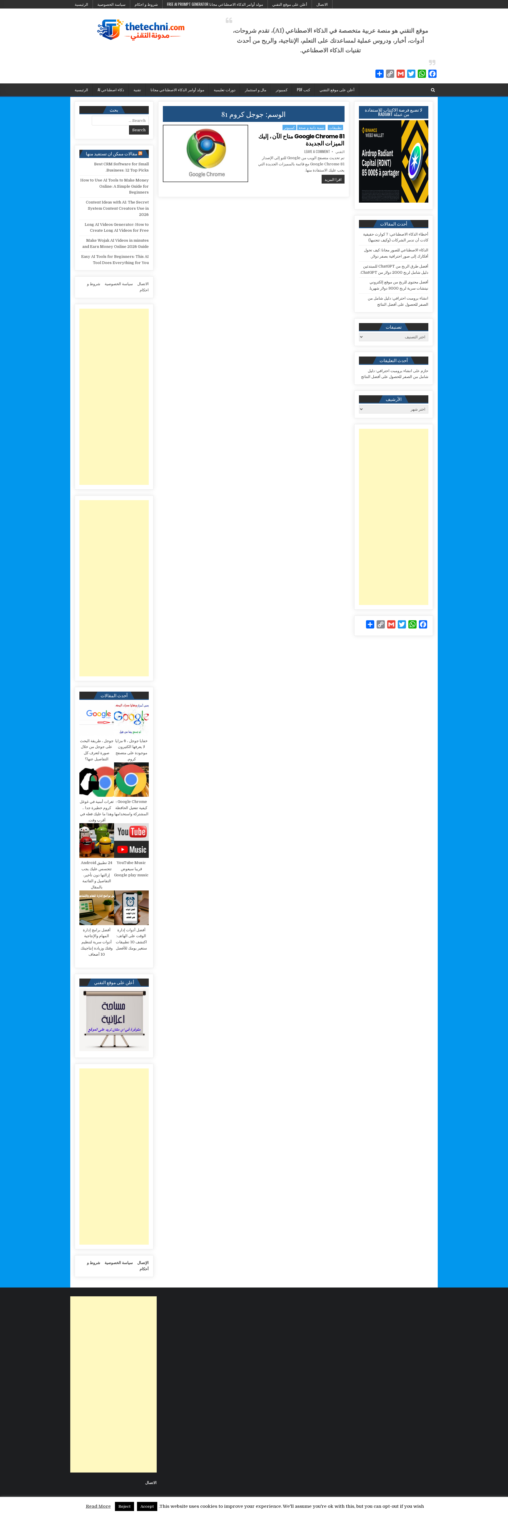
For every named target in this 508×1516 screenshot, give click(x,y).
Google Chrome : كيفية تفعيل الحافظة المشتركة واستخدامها (131, 807)
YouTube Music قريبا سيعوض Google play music (131, 868)
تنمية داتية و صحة (311, 127)
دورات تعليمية (224, 90)
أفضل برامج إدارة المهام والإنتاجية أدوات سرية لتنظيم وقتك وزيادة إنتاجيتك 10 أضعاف (97, 942)
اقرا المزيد (332, 179)
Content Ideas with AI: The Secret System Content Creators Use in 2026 (117, 208)
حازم (424, 371)
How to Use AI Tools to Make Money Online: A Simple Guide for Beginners (114, 186)
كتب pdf (303, 90)
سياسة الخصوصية (111, 4)
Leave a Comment (317, 151)
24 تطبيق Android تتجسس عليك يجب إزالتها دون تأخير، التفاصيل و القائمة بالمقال (96, 874)
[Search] (433, 90)
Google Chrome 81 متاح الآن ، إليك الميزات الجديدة (301, 139)
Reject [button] (124, 1506)
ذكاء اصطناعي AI (111, 90)
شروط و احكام (146, 4)
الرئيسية (81, 4)
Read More (98, 1506)
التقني (340, 151)
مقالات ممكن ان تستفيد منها (111, 153)
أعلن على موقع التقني (289, 4)
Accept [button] (147, 1506)
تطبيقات (335, 127)
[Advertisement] (393, 517)
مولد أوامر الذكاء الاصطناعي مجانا (177, 90)
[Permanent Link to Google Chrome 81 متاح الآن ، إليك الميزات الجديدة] (205, 153)
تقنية (137, 90)
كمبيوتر (282, 90)
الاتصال (322, 4)
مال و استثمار (255, 90)
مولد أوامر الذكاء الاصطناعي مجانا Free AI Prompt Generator (215, 4)
